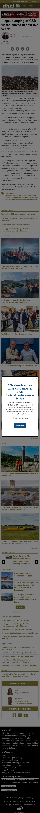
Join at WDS (20, 425)
